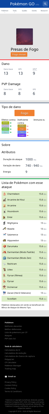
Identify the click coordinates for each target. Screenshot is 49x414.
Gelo (5, 132)
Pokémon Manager (13, 365)
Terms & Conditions (13, 391)
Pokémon (4, 11)
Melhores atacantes (13, 326)
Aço (5, 126)
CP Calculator (10, 362)
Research (44, 11)
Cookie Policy (10, 388)
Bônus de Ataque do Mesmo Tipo (16, 307)
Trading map (10, 368)
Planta (5, 129)
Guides (24, 11)
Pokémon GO (24, 3)
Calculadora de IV (12, 350)
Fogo (22, 129)
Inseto (5, 123)
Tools (15, 11)
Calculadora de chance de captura (20, 356)
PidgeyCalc (9, 359)
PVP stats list (10, 338)
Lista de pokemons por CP (16, 332)
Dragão (22, 135)
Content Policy (11, 385)
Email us (12, 376)
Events (34, 11)
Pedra (22, 126)
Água (22, 132)
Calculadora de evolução (15, 353)
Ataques (8, 335)
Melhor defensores (13, 329)
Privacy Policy (10, 382)
